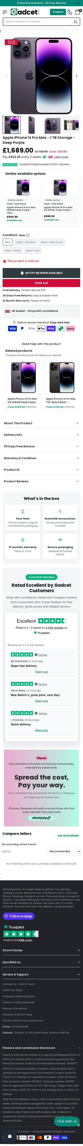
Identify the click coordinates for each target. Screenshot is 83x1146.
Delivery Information (15, 1008)
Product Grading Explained (18, 1002)
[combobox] (37, 21)
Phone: (7, 1026)
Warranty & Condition (20, 458)
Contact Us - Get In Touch (19, 984)
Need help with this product (41, 344)
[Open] (10, 1136)
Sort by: (6, 851)
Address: (8, 1032)
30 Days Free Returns (19, 446)
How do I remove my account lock (23, 1020)
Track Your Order (13, 990)
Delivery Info (13, 435)
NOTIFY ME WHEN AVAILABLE (44, 273)
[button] (76, 76)
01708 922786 (20, 1026)
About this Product (18, 423)
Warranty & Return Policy (17, 1014)
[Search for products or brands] (76, 21)
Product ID (12, 470)
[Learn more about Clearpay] (44, 157)
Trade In (58, 12)
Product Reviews (16, 481)
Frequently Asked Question (19, 996)
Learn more (61, 157)
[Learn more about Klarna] (50, 157)
